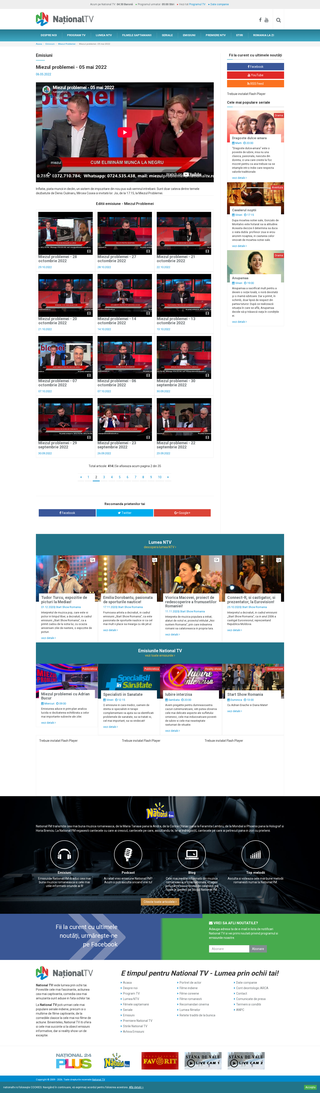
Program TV (131, 993)
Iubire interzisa (178, 694)
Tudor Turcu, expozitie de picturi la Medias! (64, 599)
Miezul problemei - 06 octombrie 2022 (117, 383)
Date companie (220, 4)
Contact (241, 993)
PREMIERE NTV (216, 35)
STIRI (239, 35)
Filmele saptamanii (136, 1004)
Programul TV (197, 4)
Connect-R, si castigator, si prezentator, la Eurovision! (251, 599)
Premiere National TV (137, 1020)
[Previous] (81, 477)
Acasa (39, 44)
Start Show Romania (68, 607)
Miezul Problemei (67, 44)
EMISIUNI (189, 35)
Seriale (128, 1010)
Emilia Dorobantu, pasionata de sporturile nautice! (128, 599)
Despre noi (130, 988)
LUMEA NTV (104, 35)
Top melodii (255, 873)
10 (160, 477)
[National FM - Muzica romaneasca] (116, 1060)
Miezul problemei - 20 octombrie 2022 (57, 321)
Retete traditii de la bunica (197, 1015)
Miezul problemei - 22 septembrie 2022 (176, 445)
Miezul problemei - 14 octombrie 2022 (117, 321)
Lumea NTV (131, 999)
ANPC (240, 1010)
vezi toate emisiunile (159, 655)
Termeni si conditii (248, 1004)
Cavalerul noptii (244, 210)
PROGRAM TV (76, 35)
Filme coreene (189, 993)
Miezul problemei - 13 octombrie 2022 (176, 321)
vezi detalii (239, 177)
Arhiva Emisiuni (133, 1031)
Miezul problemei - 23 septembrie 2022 (117, 445)
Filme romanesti (191, 999)
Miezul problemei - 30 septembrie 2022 (176, 383)
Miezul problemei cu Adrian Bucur (65, 696)
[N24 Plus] (73, 1060)
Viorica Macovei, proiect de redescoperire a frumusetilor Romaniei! (191, 601)
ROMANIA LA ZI (263, 35)
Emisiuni (50, 44)
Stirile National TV (135, 1026)
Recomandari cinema (194, 1004)
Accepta (310, 1087)
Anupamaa (240, 278)
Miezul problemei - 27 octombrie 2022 (117, 259)
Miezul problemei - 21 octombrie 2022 (176, 259)
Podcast (128, 873)
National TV (98, 1079)
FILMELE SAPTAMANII (137, 35)
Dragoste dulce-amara (249, 138)
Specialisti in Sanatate (123, 694)
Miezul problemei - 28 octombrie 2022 (57, 259)
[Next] (168, 477)
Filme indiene (189, 988)
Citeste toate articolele (159, 902)
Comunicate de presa (251, 999)
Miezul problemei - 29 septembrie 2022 (57, 445)
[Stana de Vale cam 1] (203, 1060)
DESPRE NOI (49, 35)
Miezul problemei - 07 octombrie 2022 (57, 383)
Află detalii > (136, 1087)
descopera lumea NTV (159, 547)
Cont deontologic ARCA (252, 988)
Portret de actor (190, 982)
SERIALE (167, 35)
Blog (191, 873)
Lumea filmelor (190, 1010)
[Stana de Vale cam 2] (246, 1060)
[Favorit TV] (160, 1060)
